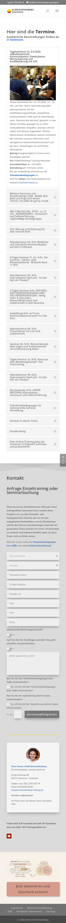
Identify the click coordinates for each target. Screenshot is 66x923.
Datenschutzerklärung (39, 907)
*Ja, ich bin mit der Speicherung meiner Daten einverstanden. (32, 706)
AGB (10, 911)
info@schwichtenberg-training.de (27, 790)
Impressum (17, 907)
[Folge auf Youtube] (9, 836)
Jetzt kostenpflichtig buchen (42, 714)
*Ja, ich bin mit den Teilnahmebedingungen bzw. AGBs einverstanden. (31, 688)
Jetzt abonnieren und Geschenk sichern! (33, 889)
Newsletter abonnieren (29, 911)
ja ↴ (12, 634)
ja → (12, 648)
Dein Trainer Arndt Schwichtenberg (29, 766)
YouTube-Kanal (27, 182)
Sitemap (50, 911)
